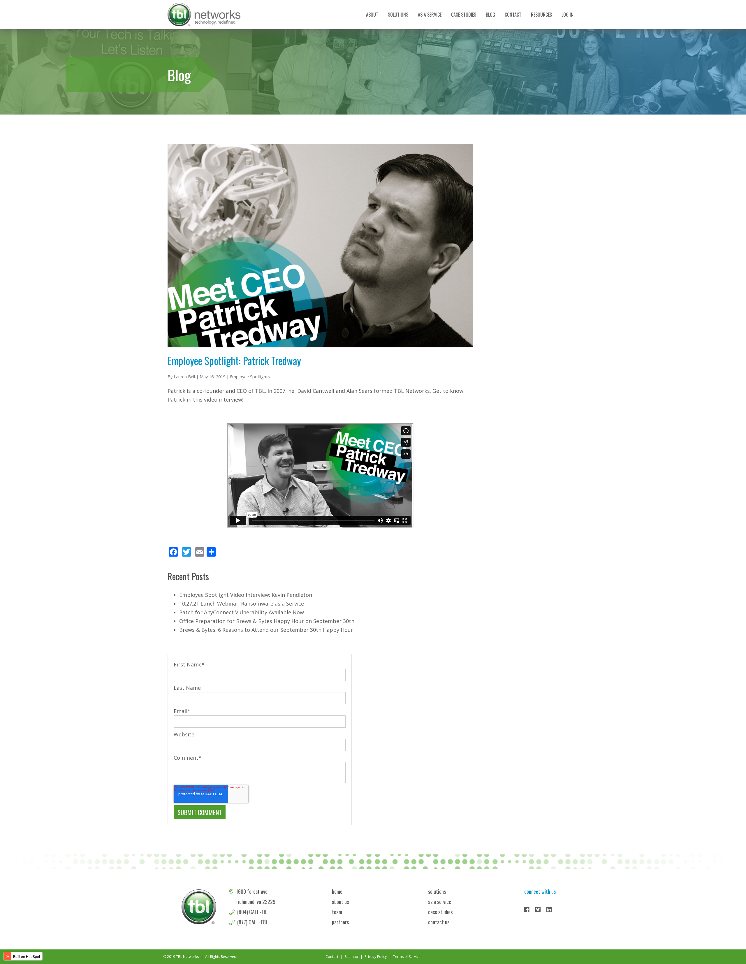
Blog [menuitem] (490, 14)
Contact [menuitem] (513, 14)
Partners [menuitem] (340, 922)
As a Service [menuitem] (439, 901)
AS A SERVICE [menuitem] (429, 14)
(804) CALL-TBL (252, 912)
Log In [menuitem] (567, 14)
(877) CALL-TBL (252, 922)
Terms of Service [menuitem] (406, 956)
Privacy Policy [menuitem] (376, 956)
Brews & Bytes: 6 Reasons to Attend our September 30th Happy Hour (266, 629)
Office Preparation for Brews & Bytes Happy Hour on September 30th (266, 621)
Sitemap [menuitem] (351, 956)
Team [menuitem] (337, 912)
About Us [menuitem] (340, 901)
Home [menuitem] (337, 891)
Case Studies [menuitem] (463, 14)
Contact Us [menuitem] (438, 922)
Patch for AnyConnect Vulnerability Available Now (241, 612)
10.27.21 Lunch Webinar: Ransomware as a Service (241, 603)
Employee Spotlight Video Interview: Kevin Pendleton (245, 594)
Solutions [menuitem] (398, 14)
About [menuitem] (372, 14)
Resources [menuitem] (541, 14)
